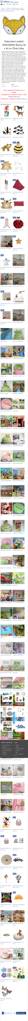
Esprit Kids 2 (15, 585)
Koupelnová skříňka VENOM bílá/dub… (9, 192)
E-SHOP (16, 4)
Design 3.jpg (3, 376)
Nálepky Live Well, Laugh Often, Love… (9, 923)
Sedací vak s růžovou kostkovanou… (8, 533)
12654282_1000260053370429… (19, 655)
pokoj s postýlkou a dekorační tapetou (8, 672)
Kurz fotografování (19, 754)
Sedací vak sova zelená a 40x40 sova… (9, 463)
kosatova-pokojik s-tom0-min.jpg (19, 322)
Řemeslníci (4, 747)
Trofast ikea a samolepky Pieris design (9, 248)
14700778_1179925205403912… (7, 585)
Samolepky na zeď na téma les (7, 137)
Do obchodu (5, 120)
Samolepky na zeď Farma (18, 137)
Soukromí (18, 750)
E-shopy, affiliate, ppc (6, 750)
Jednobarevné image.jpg (6, 777)
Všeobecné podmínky (20, 748)
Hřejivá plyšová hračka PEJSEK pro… (9, 211)
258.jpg (2, 637)
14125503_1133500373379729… (19, 637)
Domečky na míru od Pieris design (8, 286)
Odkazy (17, 747)
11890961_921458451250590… (19, 498)
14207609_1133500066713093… (19, 393)
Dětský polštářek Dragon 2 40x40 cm (8, 904)
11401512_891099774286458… (19, 602)
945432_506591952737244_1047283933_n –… (10, 358)
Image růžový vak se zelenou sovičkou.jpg (9, 690)
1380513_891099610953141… (19, 567)
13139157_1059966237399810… (19, 620)
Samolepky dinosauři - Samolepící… (20, 942)
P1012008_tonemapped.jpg (18, 428)
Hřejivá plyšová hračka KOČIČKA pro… (9, 173)
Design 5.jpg (15, 411)
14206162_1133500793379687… (7, 428)
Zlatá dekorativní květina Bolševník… (8, 885)
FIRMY (10, 4)
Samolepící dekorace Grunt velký (8, 942)
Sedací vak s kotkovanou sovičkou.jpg (9, 550)
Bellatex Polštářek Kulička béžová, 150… (9, 867)
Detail (10, 120)
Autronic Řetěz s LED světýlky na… (8, 303)
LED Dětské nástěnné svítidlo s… (20, 867)
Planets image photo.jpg (18, 463)
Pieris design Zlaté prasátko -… (7, 154)
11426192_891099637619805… (19, 358)
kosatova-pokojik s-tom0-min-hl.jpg (20, 267)
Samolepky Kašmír (17, 961)
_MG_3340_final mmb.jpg (18, 812)
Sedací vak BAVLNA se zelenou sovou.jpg (9, 411)
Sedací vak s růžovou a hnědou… (20, 376)
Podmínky (4, 752)
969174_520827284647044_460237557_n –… (10, 759)
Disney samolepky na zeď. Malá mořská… (9, 118)
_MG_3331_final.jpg (17, 759)
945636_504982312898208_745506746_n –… (10, 812)
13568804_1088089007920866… (7, 498)
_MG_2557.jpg (4, 794)
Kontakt (17, 745)
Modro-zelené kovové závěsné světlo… (9, 229)
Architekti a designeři (6, 748)
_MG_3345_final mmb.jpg (18, 794)
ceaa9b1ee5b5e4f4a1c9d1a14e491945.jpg (9, 655)
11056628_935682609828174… (7, 620)
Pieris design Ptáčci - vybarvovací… (20, 173)
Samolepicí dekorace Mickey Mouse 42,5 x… (10, 829)
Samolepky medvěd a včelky (19, 303)
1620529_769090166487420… (7, 602)
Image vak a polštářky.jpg (6, 567)
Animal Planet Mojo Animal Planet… (8, 848)
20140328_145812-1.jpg (18, 550)
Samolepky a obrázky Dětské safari (20, 979)
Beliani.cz (24, 99)
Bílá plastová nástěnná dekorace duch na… (10, 267)
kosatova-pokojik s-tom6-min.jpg (19, 286)
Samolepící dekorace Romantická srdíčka (9, 961)
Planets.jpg (15, 672)
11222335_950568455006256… (7, 480)
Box (1, 515)
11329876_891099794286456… (19, 533)
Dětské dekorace (14, 86)
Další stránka (21, 1013)
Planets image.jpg (4, 393)
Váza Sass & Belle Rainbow (18, 904)
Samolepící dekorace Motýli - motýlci (8, 998)
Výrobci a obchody (6, 745)
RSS (17, 752)
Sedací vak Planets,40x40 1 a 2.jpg (20, 341)
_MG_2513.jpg (4, 341)
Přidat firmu (4, 754)
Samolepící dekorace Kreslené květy (8, 979)
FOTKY (4, 4)
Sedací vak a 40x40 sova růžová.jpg (8, 445)
